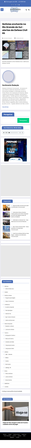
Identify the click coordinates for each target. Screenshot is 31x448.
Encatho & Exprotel (9, 307)
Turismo (6, 332)
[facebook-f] (12, 4)
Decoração (8, 364)
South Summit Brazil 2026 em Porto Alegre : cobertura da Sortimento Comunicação (20, 235)
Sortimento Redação (8, 38)
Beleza (6, 357)
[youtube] (19, 4)
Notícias (6, 286)
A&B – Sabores (8, 354)
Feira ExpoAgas (8, 310)
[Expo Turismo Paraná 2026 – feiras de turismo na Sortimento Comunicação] (8, 230)
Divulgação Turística (10, 335)
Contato (6, 386)
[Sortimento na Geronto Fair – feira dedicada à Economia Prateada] (8, 223)
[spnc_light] (29, 10)
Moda (6, 371)
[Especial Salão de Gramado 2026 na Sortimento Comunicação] (8, 209)
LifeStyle (6, 352)
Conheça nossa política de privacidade (12, 391)
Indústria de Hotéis (9, 342)
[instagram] (17, 4)
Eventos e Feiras (8, 295)
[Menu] (2, 9)
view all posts (5, 106)
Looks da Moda (8, 376)
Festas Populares (8, 323)
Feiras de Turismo (9, 338)
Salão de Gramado (10, 320)
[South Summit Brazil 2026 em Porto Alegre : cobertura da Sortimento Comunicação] (8, 237)
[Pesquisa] (26, 10)
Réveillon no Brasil (9, 326)
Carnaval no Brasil (9, 329)
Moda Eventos (8, 380)
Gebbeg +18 (8, 367)
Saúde (7, 361)
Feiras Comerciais (9, 301)
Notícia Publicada (9, 288)
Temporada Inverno (10, 345)
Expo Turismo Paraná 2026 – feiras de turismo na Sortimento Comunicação (20, 228)
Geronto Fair (8, 313)
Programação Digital (10, 298)
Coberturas (7, 304)
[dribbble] (15, 4)
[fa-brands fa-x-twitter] (13, 4)
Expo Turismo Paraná (10, 317)
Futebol (6, 292)
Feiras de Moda (8, 373)
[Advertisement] (15, 180)
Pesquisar (23, 120)
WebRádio (7, 383)
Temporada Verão (9, 348)
